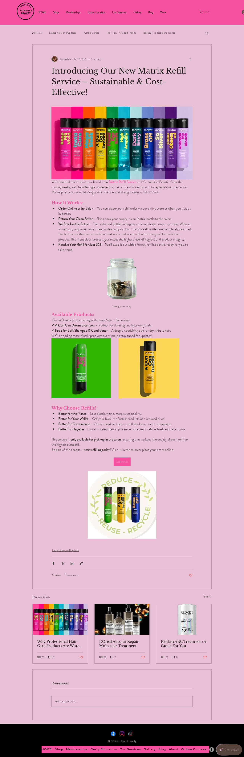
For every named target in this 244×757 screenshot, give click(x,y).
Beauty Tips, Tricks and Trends (159, 33)
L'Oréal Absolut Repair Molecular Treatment (119, 644)
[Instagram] (122, 734)
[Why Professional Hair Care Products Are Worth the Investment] (60, 619)
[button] (207, 11)
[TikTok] (131, 734)
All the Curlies (91, 33)
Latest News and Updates (62, 33)
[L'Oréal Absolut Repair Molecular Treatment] (122, 619)
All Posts (37, 33)
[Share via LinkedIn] (72, 563)
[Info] (211, 749)
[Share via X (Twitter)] (62, 563)
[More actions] (190, 59)
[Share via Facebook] (53, 563)
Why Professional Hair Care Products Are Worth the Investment (59, 644)
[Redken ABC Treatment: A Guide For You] (183, 619)
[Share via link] (81, 563)
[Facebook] (113, 734)
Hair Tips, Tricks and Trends (121, 33)
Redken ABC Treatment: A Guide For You (183, 644)
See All (208, 596)
